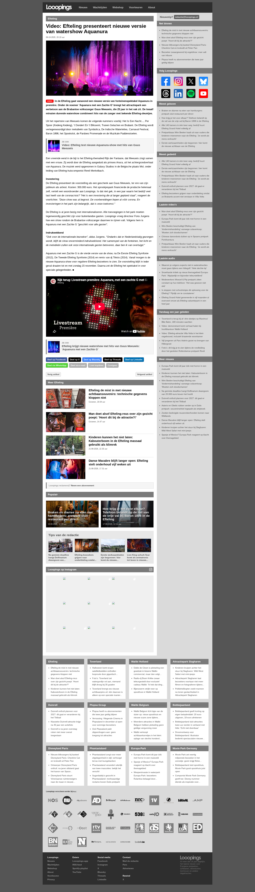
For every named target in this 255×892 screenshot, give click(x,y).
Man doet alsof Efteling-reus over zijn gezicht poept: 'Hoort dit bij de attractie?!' (65, 681)
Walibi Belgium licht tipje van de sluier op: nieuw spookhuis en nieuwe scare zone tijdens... (148, 714)
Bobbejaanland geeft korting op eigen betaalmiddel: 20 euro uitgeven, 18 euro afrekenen (189, 714)
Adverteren (128, 868)
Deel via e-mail (78, 365)
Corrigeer (112, 365)
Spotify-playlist (80, 868)
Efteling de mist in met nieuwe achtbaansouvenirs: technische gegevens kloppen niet (118, 394)
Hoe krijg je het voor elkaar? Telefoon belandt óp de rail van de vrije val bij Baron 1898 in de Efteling (126, 514)
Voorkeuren (135, 7)
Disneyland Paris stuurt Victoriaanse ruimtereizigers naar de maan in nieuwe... (64, 778)
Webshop (117, 7)
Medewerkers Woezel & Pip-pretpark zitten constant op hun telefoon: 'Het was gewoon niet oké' (184, 282)
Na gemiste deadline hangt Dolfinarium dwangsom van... (58, 557)
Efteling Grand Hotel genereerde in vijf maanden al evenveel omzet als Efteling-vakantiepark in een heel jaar (185, 300)
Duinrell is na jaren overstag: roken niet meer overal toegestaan (64, 732)
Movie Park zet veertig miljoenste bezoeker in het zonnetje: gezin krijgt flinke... (188, 757)
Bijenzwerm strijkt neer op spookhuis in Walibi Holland (146, 690)
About (151, 7)
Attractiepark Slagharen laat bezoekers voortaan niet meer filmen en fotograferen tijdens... (189, 681)
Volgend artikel (144, 374)
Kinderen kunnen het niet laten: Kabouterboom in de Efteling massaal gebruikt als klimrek (115, 441)
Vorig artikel (53, 374)
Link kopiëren (96, 365)
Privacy (51, 879)
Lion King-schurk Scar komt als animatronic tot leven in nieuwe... (138, 557)
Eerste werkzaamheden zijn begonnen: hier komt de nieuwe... (112, 557)
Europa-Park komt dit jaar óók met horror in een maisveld (148, 756)
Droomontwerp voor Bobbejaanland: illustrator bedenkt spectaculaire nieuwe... (190, 735)
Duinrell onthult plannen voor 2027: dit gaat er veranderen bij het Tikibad (65, 714)
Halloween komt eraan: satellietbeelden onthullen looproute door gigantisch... (105, 671)
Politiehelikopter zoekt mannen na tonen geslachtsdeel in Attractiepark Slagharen (189, 692)
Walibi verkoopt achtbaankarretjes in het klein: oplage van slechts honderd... (148, 735)
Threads (102, 876)
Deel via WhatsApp (56, 365)
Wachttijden (100, 7)
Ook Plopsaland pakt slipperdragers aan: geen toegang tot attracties (104, 732)
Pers (125, 865)
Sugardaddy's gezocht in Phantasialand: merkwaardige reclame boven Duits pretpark (106, 778)
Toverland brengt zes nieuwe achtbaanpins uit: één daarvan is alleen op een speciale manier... (107, 692)
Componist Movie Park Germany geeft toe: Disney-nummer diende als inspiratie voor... (190, 778)
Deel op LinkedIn (133, 359)
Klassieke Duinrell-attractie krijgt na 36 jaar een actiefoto (66, 723)
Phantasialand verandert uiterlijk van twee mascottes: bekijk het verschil (107, 768)
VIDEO (79, 429)
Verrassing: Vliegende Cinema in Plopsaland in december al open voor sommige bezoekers (107, 721)
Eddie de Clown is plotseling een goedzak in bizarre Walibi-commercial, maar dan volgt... (149, 671)
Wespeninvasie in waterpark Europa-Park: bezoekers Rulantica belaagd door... (147, 775)
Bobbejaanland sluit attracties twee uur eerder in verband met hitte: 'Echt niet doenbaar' (190, 724)
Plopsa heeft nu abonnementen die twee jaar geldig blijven (107, 713)
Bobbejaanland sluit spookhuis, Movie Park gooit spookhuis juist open (190, 768)
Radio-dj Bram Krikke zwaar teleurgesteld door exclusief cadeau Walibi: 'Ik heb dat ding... (149, 681)
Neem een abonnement (82, 485)
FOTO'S (79, 405)
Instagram (103, 865)
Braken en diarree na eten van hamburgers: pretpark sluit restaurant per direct (70, 516)
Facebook (103, 861)
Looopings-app (80, 861)
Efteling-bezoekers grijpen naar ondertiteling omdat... (85, 557)
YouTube (76, 872)
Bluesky (102, 872)
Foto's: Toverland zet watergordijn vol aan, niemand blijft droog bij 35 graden (106, 681)
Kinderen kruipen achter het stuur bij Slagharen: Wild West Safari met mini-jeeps (189, 671)
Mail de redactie (131, 861)
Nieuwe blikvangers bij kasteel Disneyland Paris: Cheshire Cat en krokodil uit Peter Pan (65, 757)
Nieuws (83, 7)
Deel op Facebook (56, 359)
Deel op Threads (112, 359)
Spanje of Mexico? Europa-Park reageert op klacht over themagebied (148, 765)
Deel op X (75, 359)
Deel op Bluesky (92, 359)
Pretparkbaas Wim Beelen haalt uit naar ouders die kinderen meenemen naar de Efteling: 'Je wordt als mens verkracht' (185, 135)
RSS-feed (77, 865)
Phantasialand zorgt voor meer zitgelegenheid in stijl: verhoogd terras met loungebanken (107, 757)
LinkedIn (102, 879)
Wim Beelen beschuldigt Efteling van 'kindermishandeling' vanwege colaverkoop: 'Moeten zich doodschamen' (182, 229)
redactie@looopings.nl (186, 17)
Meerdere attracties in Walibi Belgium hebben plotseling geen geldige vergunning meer (149, 724)
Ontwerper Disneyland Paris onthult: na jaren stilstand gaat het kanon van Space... (65, 768)
